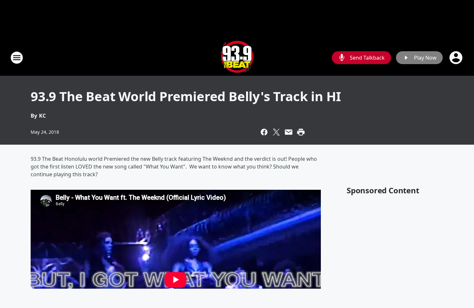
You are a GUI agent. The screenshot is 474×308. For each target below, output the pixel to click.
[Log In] (456, 57)
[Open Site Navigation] (16, 57)
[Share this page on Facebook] (264, 132)
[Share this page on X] (276, 132)
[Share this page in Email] (288, 132)
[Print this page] (300, 132)
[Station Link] (237, 57)
